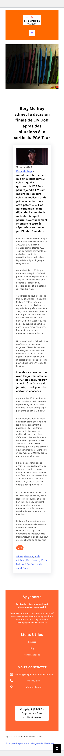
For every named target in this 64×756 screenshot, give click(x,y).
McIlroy (20, 564)
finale (35, 560)
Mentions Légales (32, 655)
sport (19, 568)
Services (32, 642)
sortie (40, 564)
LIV (45, 560)
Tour (25, 568)
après (37, 556)
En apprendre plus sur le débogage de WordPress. (30, 743)
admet (19, 556)
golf (41, 560)
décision (20, 560)
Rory (33, 564)
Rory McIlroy (24, 171)
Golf (20, 547)
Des (28, 560)
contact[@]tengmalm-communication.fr (34, 674)
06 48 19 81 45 (33, 681)
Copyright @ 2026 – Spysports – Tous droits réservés (32, 713)
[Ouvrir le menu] (32, 33)
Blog (32, 648)
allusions (28, 556)
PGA (27, 564)
